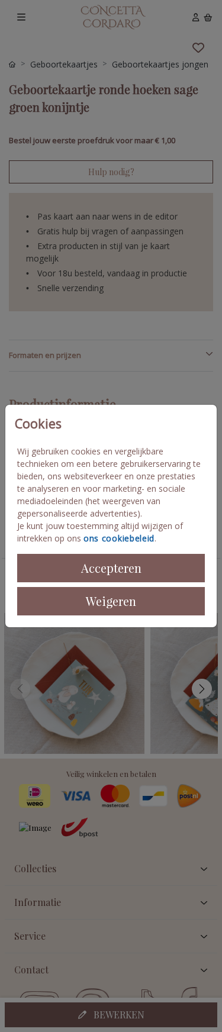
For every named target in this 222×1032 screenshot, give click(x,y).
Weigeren (111, 601)
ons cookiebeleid (119, 538)
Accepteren (111, 568)
